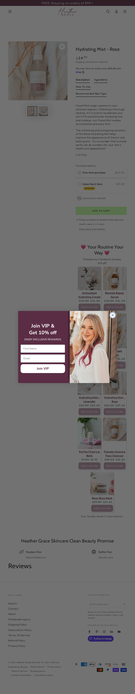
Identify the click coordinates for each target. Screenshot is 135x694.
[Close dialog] (113, 315)
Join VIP (43, 368)
